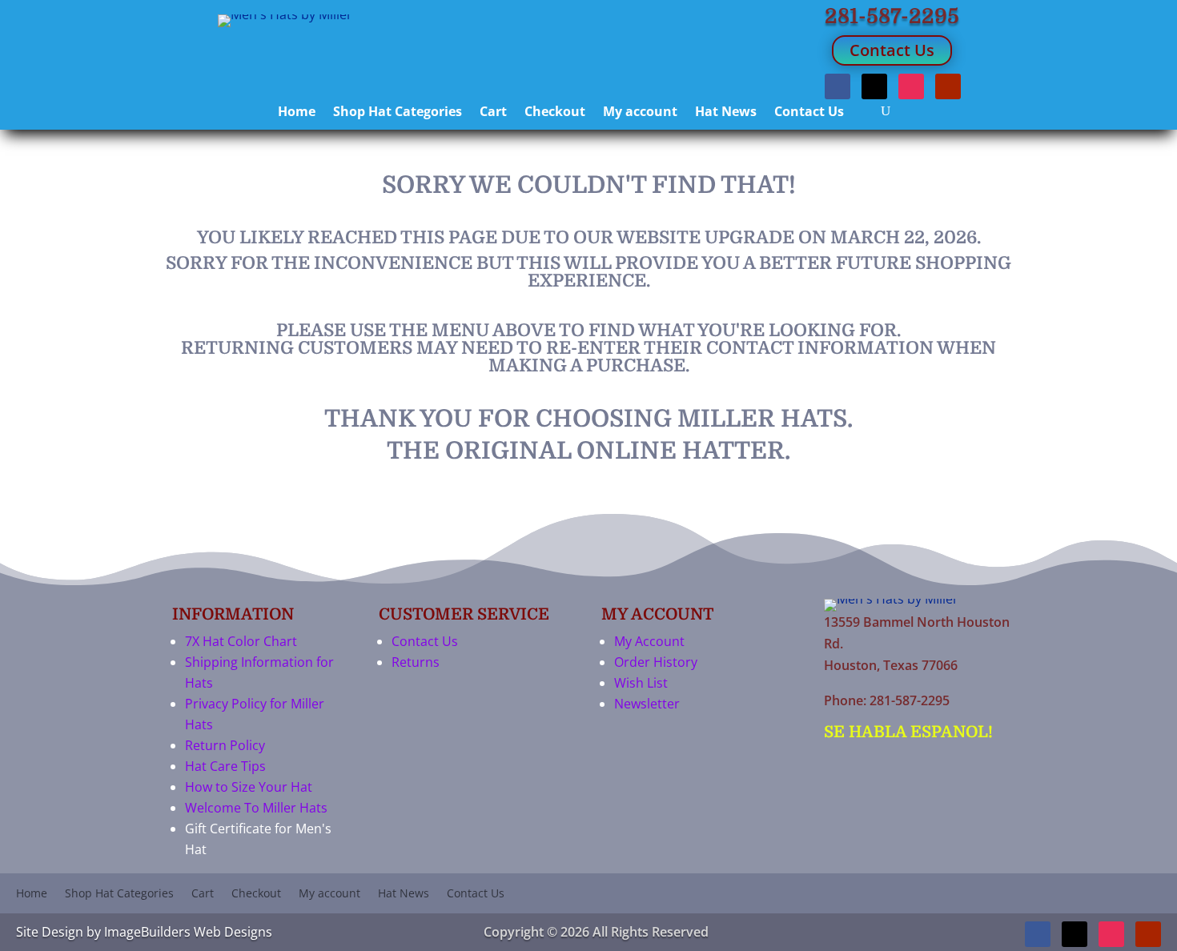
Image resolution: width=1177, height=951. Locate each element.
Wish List (641, 683)
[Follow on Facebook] (837, 86)
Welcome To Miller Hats (256, 808)
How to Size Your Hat (248, 787)
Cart (493, 113)
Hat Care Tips (225, 766)
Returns (416, 662)
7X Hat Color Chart (241, 641)
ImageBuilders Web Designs (188, 932)
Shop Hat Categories (397, 113)
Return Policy (225, 745)
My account (640, 113)
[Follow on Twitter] (874, 86)
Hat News (726, 113)
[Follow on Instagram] (911, 86)
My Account (649, 641)
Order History (655, 662)
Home (296, 113)
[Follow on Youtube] (948, 86)
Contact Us (892, 50)
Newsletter (647, 703)
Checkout (554, 113)
